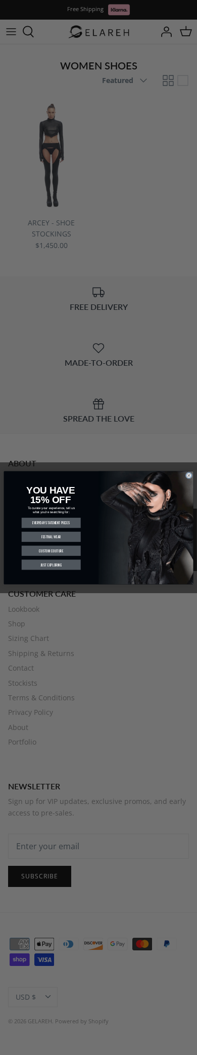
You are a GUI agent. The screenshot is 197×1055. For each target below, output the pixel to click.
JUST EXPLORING (51, 564)
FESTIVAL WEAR (51, 536)
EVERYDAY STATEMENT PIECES (51, 522)
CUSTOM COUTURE (51, 550)
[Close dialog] (188, 475)
